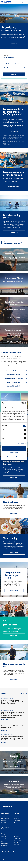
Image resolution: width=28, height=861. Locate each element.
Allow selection (14, 452)
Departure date (6, 65)
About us (3, 836)
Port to (16, 61)
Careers (3, 841)
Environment (4, 843)
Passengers (5, 813)
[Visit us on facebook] (2, 851)
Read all (23, 693)
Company (4, 834)
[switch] (24, 430)
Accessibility (17, 836)
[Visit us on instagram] (5, 851)
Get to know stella (13, 186)
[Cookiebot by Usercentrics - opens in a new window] (20, 403)
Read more (13, 513)
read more (13, 477)
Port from (5, 61)
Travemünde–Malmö (13, 375)
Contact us (4, 845)
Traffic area (16, 816)
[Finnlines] (6, 2)
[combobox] (14, 63)
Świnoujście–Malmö (13, 386)
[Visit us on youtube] (8, 851)
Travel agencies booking (5, 828)
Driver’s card (17, 823)
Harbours (3, 820)
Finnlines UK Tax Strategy (18, 841)
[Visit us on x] (11, 851)
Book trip (16, 74)
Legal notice (17, 838)
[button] (23, 2)
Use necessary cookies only (14, 456)
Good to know (4, 816)
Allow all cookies (14, 447)
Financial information (6, 839)
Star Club (3, 823)
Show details (21, 443)
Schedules (16, 818)
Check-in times (5, 818)
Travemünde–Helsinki (13, 371)
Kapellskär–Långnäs (13, 382)
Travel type (5, 55)
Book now (14, 44)
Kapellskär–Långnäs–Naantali (13, 378)
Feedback (16, 844)
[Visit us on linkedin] (14, 851)
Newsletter (4, 825)
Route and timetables (13, 265)
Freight (16, 813)
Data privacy (17, 834)
